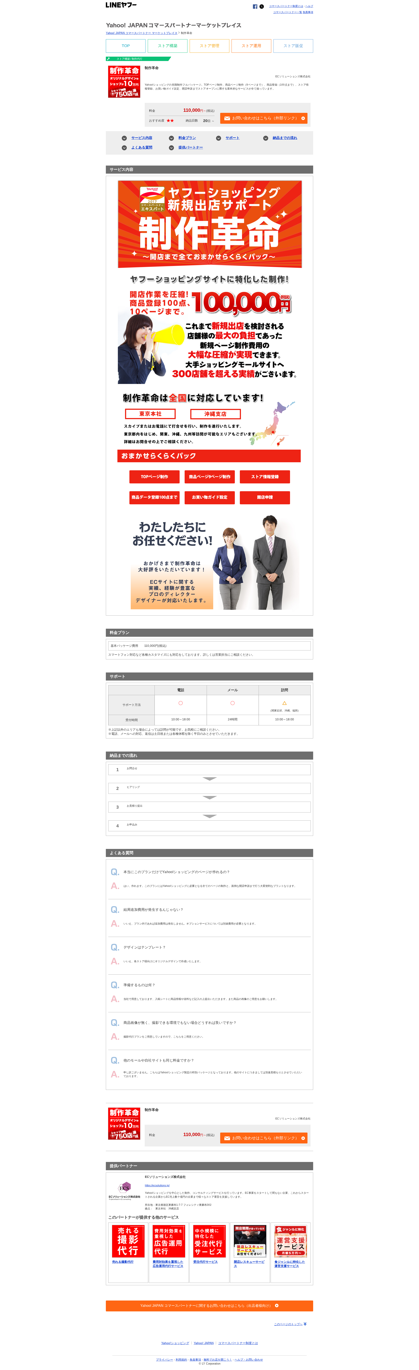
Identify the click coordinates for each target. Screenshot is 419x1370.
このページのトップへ (288, 1324)
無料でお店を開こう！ (218, 1359)
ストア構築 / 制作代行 (129, 58)
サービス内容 (141, 138)
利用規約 (181, 1359)
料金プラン (187, 138)
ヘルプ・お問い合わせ (249, 1359)
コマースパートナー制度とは (286, 6)
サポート (233, 138)
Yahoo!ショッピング (175, 1343)
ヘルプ (309, 6)
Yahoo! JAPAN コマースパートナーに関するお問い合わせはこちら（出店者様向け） (206, 1305)
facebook (255, 6)
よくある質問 (141, 147)
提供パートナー (191, 147)
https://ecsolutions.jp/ (157, 1185)
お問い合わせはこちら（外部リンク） (265, 118)
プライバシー (164, 1359)
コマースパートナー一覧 (287, 12)
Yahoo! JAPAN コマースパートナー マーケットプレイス (177, 24)
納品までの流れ (285, 138)
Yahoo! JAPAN (204, 1343)
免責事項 (308, 12)
